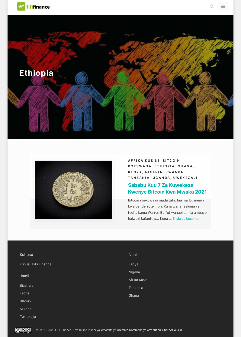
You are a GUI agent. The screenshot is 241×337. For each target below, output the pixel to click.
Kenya (135, 172)
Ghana (185, 166)
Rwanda (174, 172)
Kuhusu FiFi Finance (35, 264)
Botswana (140, 166)
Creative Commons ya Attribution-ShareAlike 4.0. (149, 330)
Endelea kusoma (186, 219)
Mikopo (26, 309)
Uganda (161, 178)
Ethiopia (165, 166)
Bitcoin (171, 160)
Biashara (27, 285)
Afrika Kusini (144, 160)
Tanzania (139, 178)
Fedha (25, 293)
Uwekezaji (185, 178)
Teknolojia (28, 317)
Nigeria (154, 172)
